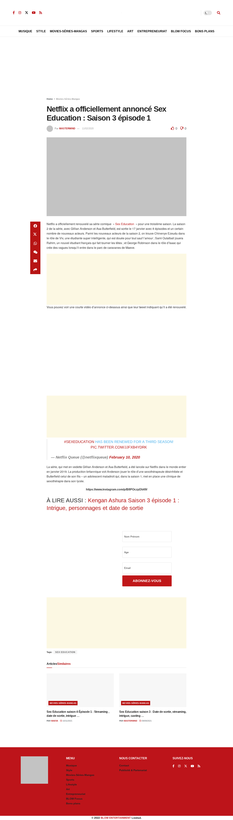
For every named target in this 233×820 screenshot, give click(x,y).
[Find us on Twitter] (26, 13)
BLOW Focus (181, 31)
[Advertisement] (116, 67)
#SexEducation (79, 442)
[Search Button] (218, 12)
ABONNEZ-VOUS (147, 581)
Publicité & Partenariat (133, 770)
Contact (124, 765)
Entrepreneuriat (152, 31)
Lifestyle (115, 31)
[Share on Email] (35, 261)
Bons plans (73, 803)
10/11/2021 (67, 721)
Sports (97, 31)
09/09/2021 (146, 721)
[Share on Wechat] (35, 252)
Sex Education (124, 224)
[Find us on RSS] (40, 13)
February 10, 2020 (124, 457)
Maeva (54, 721)
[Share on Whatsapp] (35, 243)
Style (41, 31)
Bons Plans (204, 31)
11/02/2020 (88, 128)
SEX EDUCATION (65, 652)
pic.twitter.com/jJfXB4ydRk (119, 447)
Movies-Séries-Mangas (68, 31)
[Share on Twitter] (35, 234)
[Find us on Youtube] (33, 13)
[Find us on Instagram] (19, 13)
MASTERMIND (67, 128)
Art (130, 31)
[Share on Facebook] (35, 226)
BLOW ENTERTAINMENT (116, 817)
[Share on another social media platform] (35, 269)
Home (50, 99)
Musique (25, 31)
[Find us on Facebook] (14, 13)
